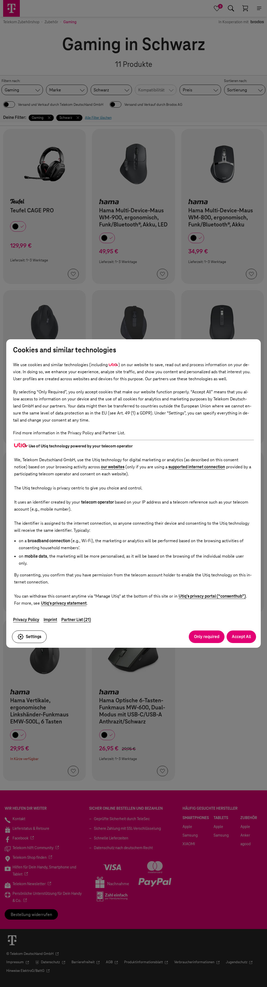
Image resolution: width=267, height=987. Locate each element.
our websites (112, 467)
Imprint (50, 619)
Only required (206, 636)
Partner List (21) (76, 619)
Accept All (241, 636)
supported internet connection (196, 467)
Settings (33, 636)
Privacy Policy (26, 619)
